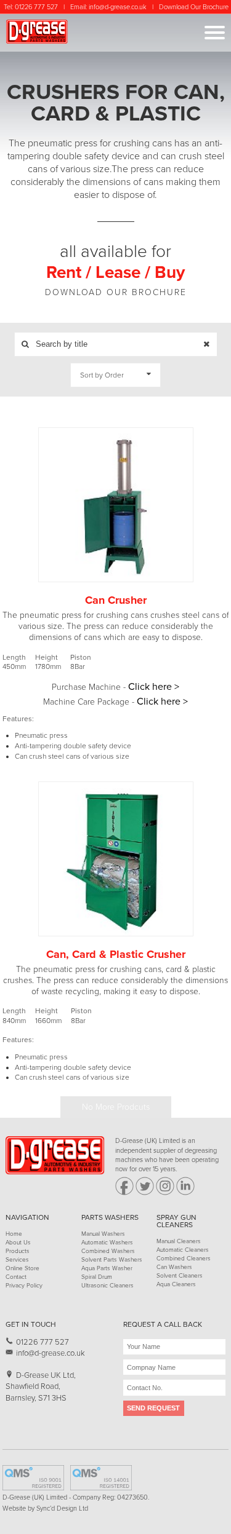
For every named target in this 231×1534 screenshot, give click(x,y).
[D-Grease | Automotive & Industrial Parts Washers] (55, 1172)
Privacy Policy (24, 1285)
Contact (16, 1277)
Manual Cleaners (178, 1241)
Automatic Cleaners (182, 1250)
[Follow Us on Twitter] (145, 1193)
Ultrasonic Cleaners (107, 1285)
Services (17, 1259)
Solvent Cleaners (179, 1275)
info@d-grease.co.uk (118, 7)
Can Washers (174, 1267)
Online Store (22, 1268)
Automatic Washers (107, 1242)
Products (18, 1251)
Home (14, 1234)
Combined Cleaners (183, 1258)
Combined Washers (108, 1251)
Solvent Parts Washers (111, 1259)
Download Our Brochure (194, 7)
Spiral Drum (96, 1277)
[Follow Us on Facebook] (124, 1193)
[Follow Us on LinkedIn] (185, 1193)
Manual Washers (103, 1234)
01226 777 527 (36, 7)
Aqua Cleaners (176, 1284)
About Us (18, 1242)
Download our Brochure (116, 292)
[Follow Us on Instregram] (165, 1193)
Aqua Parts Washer (106, 1268)
